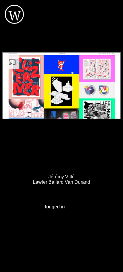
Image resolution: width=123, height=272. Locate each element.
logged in (55, 206)
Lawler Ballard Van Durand (61, 182)
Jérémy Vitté (61, 176)
